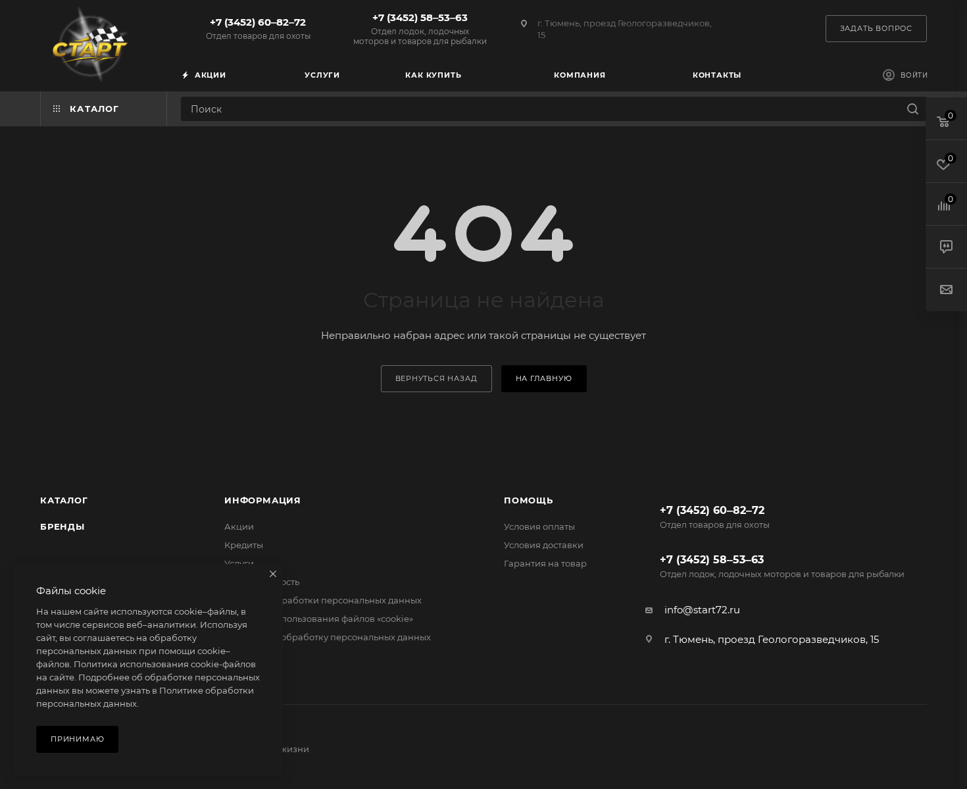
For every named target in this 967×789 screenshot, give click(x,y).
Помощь (528, 500)
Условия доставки (543, 545)
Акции (239, 526)
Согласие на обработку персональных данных (327, 637)
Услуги (239, 563)
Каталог (64, 500)
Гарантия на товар (545, 563)
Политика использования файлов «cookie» (318, 618)
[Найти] (913, 109)
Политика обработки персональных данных (323, 600)
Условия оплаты (539, 526)
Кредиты (243, 545)
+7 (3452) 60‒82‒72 (258, 28)
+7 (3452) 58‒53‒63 (420, 28)
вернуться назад (436, 378)
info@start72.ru (702, 609)
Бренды (62, 526)
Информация (262, 500)
